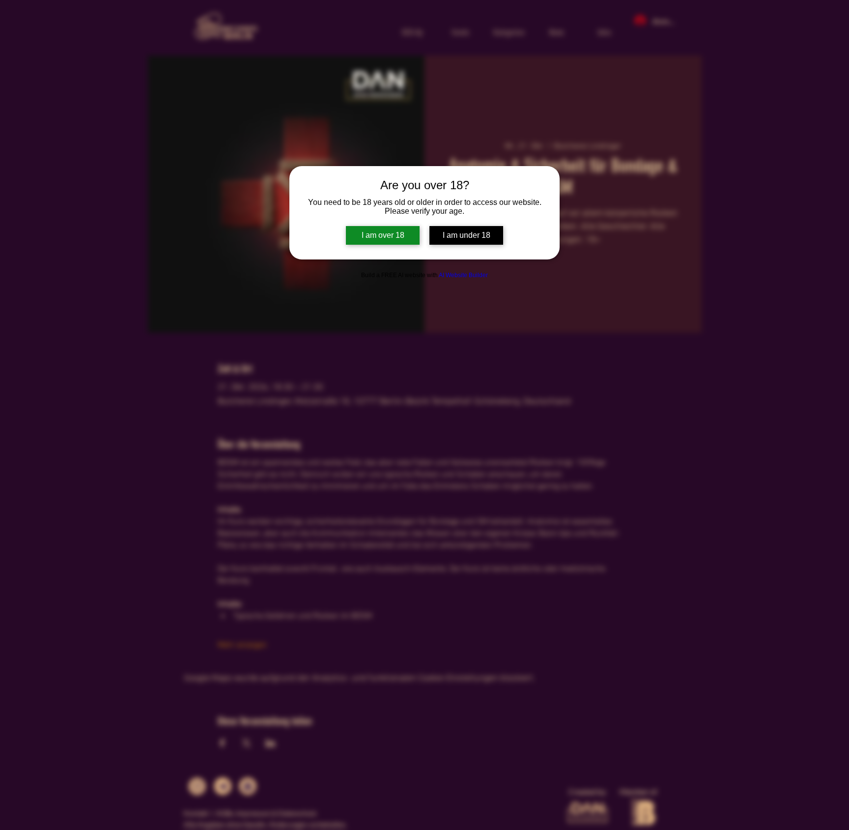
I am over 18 (383, 235)
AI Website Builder (463, 275)
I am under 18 (466, 235)
